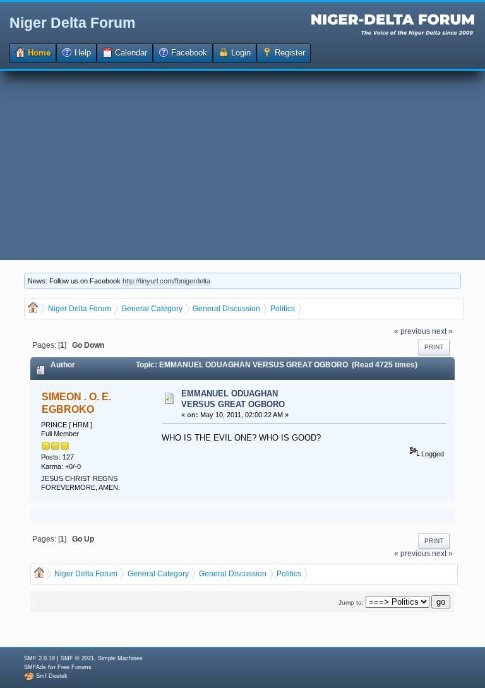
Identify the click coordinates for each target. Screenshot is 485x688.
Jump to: (351, 602)
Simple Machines (120, 658)
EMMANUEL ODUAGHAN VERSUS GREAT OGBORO (233, 399)
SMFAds (35, 667)
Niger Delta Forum (72, 23)
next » (442, 331)
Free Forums (74, 667)
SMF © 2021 (77, 658)
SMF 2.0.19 (39, 658)
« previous (412, 331)
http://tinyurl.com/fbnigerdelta (166, 281)
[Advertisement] (242, 165)
